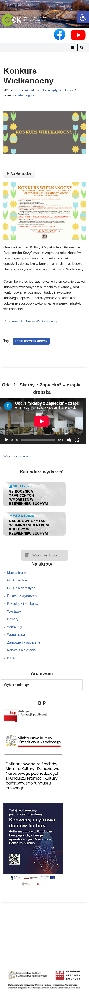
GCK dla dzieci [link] (18, 580)
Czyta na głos (21, 173)
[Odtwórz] (6, 440)
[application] (44, 421)
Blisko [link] (11, 658)
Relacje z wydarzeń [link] (22, 596)
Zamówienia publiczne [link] (23, 642)
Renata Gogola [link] (23, 95)
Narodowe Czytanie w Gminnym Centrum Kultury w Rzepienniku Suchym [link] (29, 527)
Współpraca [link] (16, 634)
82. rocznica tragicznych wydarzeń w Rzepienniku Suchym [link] (28, 497)
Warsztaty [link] (14, 627)
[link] (83, 17)
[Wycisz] (69, 440)
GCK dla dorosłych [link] (21, 588)
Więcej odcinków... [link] (17, 456)
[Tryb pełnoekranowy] (76, 440)
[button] (44, 21)
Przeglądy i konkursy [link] (58, 90)
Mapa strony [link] (16, 572)
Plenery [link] (12, 619)
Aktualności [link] (33, 90)
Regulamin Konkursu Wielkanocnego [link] (30, 321)
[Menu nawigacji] (72, 47)
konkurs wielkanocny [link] (31, 341)
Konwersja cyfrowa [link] (21, 650)
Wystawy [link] (14, 611)
